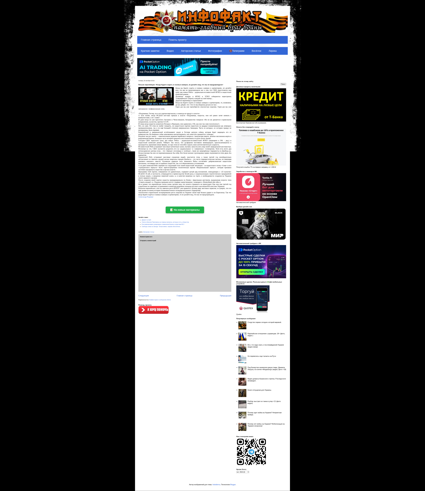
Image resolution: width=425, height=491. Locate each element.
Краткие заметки (150, 50)
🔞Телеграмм (236, 50)
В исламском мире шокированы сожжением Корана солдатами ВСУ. (163, 224)
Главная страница (151, 39)
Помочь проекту (177, 39)
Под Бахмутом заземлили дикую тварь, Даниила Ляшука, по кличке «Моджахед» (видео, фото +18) (267, 368)
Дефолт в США (146, 220)
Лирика (273, 50)
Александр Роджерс (145, 197)
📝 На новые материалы (185, 209)
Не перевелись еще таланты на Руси (262, 356)
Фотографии (215, 50)
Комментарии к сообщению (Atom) (160, 300)
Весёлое (256, 50)
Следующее (143, 296)
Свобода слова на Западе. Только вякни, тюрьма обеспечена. (161, 226)
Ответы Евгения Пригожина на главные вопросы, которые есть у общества (165, 222)
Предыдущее (225, 296)
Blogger (233, 484)
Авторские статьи (191, 50)
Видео (170, 50)
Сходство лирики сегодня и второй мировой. (264, 322)
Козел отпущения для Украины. (260, 390)
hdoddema (216, 484)
